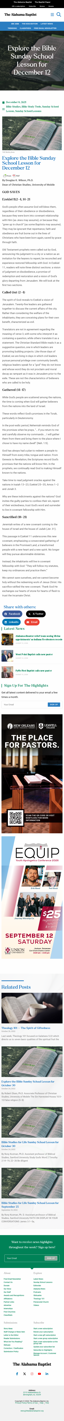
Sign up (54, 705)
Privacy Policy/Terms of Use (26, 1403)
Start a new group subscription (45, 1338)
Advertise (7, 1305)
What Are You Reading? (13, 1342)
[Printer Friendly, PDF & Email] (11, 176)
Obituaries (37, 1295)
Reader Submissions (12, 1338)
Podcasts (37, 1292)
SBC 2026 (15, 24)
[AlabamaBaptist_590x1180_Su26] (32, 897)
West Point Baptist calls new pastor (34, 654)
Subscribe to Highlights (42, 1350)
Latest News (47, 24)
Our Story (7, 1289)
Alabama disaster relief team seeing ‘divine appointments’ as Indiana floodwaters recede (39, 638)
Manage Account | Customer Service (44, 1354)
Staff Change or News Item (14, 1332)
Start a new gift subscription (44, 1335)
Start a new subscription (43, 1329)
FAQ (47, 1403)
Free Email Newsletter (45, 28)
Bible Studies (13, 107)
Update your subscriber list (44, 1347)
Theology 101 (39, 1299)
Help (41, 1403)
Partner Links (9, 1302)
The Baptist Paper (42, 2)
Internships (8, 1309)
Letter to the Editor (11, 1335)
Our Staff (7, 1292)
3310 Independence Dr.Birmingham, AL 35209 (32, 1393)
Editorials (37, 1286)
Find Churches (9, 1312)
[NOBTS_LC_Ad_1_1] (32, 773)
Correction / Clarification (13, 1348)
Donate (6, 1286)
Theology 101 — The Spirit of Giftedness (25, 1028)
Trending (12, 28)
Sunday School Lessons (28, 111)
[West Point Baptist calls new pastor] (7, 656)
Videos (36, 1305)
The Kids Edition (30, 24)
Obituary (7, 1345)
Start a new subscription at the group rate (45, 1343)
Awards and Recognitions (14, 1295)
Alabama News (39, 1289)
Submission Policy (11, 1352)
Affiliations (8, 1299)
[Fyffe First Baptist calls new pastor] (7, 672)
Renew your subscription (43, 1332)
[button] (59, 15)
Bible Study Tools (31, 107)
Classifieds (25, 28)
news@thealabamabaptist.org (32, 1411)
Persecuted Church (41, 1302)
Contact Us (8, 1282)
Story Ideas (8, 1329)
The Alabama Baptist (23, 2)
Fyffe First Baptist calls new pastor (34, 671)
